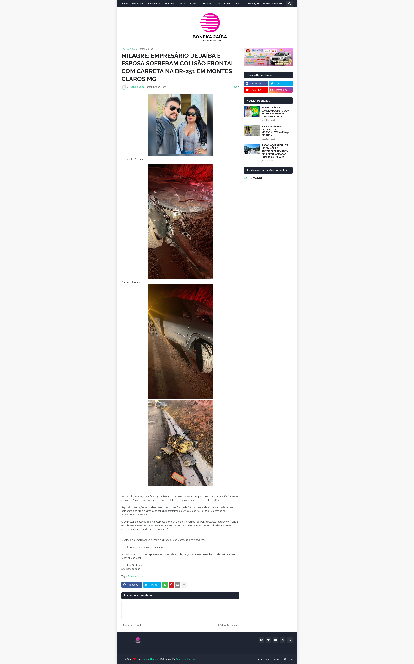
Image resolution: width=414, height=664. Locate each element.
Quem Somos (273, 659)
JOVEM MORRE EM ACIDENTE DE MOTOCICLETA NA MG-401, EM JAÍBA (276, 131)
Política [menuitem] (169, 3)
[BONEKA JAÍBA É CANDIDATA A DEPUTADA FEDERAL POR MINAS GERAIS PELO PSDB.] (252, 111)
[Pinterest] (171, 585)
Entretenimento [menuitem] (272, 3)
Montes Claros (145, 49)
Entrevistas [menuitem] (154, 3)
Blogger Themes (149, 659)
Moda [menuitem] (181, 3)
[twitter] (268, 640)
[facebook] (261, 640)
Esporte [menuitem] (193, 3)
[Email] (177, 585)
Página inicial (128, 49)
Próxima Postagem (228, 625)
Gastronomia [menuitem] (224, 3)
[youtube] (275, 640)
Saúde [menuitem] (239, 3)
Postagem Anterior (133, 625)
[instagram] (282, 640)
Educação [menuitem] (253, 3)
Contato (288, 659)
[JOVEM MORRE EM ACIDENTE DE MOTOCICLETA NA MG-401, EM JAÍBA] (252, 130)
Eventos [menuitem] (207, 3)
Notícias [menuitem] (137, 3)
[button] (289, 4)
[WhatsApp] (165, 585)
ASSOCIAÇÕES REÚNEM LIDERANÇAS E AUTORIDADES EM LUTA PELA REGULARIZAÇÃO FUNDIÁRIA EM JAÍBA (275, 151)
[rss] (290, 640)
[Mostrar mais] (184, 585)
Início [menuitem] (124, 3)
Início (259, 659)
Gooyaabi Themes (186, 659)
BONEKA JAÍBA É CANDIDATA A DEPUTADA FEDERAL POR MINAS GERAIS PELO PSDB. (275, 112)
